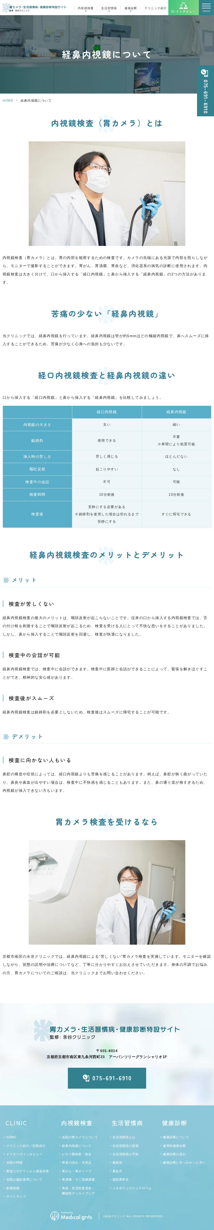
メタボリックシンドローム (132, 1188)
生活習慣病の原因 (125, 1146)
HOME (8, 100)
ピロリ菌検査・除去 (76, 1154)
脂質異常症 (120, 1179)
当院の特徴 (14, 1162)
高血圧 (117, 1171)
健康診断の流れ (174, 1154)
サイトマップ (16, 1196)
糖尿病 (117, 1162)
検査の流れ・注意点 (76, 1162)
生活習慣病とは (123, 1137)
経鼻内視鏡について (76, 1146)
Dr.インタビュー (183, 11)
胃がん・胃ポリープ (76, 1171)
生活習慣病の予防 (125, 1154)
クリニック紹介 (156, 8)
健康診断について (176, 1137)
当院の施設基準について (24, 1179)
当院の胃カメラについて (80, 1137)
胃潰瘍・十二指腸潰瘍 (78, 1179)
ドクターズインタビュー (24, 1154)
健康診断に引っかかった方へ (184, 1162)
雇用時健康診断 (174, 1146)
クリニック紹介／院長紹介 (26, 1146)
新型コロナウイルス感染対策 (27, 1171)
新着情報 (12, 1188)
